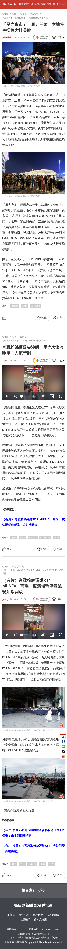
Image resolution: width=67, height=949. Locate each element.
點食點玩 (7, 37)
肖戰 (14, 537)
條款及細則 (40, 919)
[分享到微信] (63, 746)
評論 (49, 4)
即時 (37, 4)
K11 (25, 306)
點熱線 (11, 914)
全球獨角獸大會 (25, 4)
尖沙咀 (34, 537)
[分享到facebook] (63, 741)
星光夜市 (36, 306)
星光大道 (46, 537)
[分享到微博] (63, 756)
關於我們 (38, 914)
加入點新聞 (53, 914)
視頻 (43, 4)
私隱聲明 (25, 919)
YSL (23, 863)
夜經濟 (15, 306)
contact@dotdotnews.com (51, 929)
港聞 (5, 360)
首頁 (10, 4)
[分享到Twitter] (63, 751)
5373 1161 (23, 929)
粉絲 (23, 537)
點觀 (55, 4)
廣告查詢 (24, 914)
